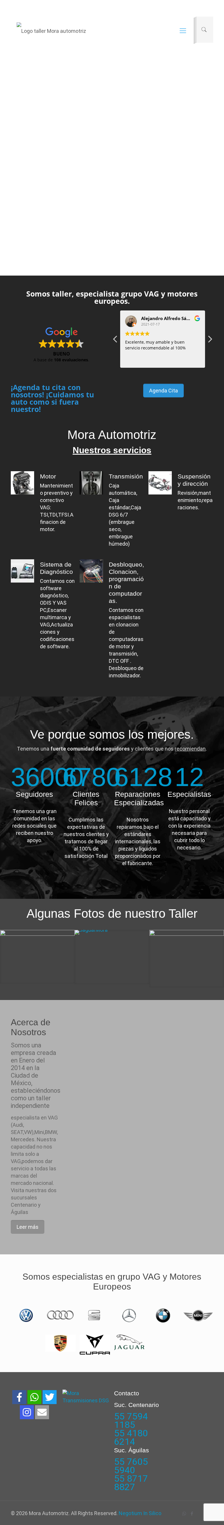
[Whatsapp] (34, 1397)
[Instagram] (27, 1412)
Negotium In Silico (140, 1513)
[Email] (42, 1412)
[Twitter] (50, 1397)
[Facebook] (19, 1397)
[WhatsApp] (184, 1513)
